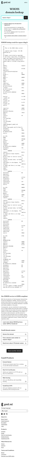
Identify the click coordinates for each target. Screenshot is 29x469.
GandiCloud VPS (5, 438)
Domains (3, 431)
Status (2, 443)
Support (3, 445)
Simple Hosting (5, 436)
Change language (6, 408)
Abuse (2, 452)
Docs (2, 447)
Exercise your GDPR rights (7, 456)
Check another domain (14, 351)
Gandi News (4, 424)
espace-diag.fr (8, 23)
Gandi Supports (5, 421)
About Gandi (4, 419)
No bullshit (3, 422)
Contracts (3, 454)
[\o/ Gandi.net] (14, 404)
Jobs (2, 426)
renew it (13, 31)
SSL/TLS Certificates (6, 435)
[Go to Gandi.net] (5, 2)
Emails (2, 433)
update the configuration (19, 28)
